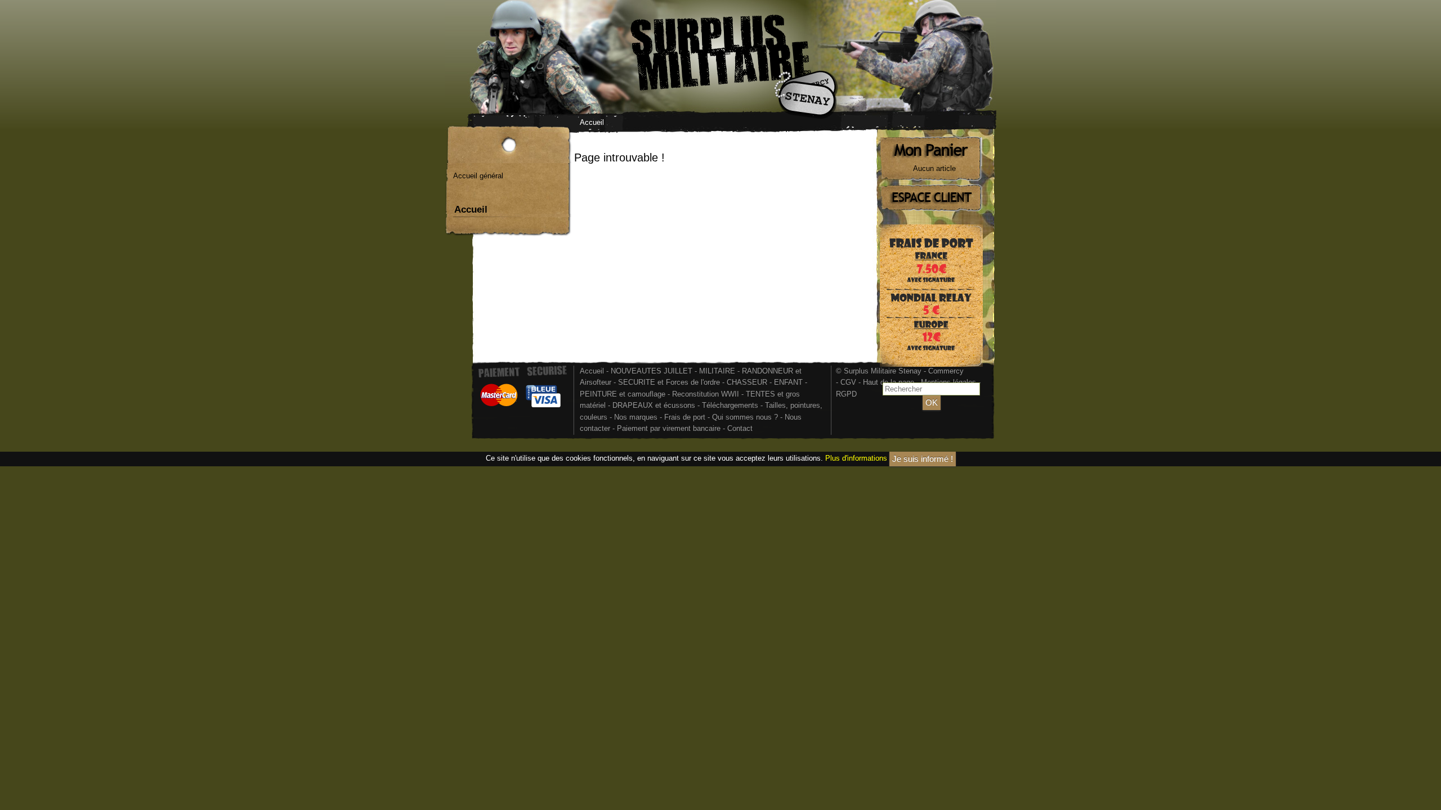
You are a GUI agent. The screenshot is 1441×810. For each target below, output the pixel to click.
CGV (848, 382)
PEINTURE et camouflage (622, 394)
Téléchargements (730, 405)
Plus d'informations (856, 458)
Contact (740, 428)
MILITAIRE (717, 371)
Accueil (592, 122)
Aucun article (934, 168)
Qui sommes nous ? (746, 417)
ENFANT (788, 382)
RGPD (846, 394)
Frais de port (686, 417)
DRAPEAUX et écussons (653, 405)
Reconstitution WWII (705, 394)
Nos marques (635, 417)
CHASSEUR (747, 382)
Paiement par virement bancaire (668, 428)
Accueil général (478, 176)
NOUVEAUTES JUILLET (651, 371)
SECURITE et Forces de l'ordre (669, 382)
